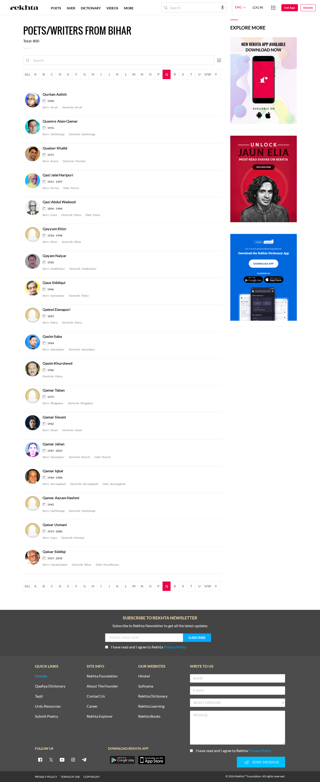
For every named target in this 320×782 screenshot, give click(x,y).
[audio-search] (222, 7)
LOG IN (258, 7)
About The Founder (102, 686)
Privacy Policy (175, 647)
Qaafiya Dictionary (50, 686)
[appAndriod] (122, 760)
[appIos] (151, 760)
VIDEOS (112, 8)
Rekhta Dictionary (152, 696)
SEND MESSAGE (265, 762)
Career (92, 706)
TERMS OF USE (70, 776)
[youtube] (62, 759)
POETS (56, 8)
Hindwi (144, 676)
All (27, 74)
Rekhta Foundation (102, 676)
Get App (289, 7)
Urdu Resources (48, 706)
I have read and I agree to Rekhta (148, 647)
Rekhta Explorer (100, 716)
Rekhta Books (149, 716)
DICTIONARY (91, 8)
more (129, 8)
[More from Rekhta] (273, 7)
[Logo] (24, 8)
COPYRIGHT (91, 776)
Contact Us (96, 696)
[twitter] (51, 759)
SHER (71, 8)
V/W (207, 74)
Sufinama (145, 686)
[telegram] (84, 759)
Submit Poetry (46, 716)
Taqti (39, 696)
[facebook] (40, 759)
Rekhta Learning (151, 706)
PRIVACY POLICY (46, 776)
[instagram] (73, 759)
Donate (308, 7)
